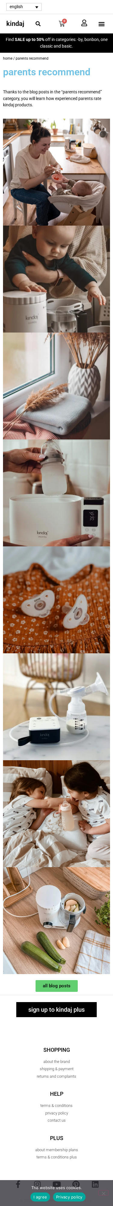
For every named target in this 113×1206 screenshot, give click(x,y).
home (7, 58)
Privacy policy (69, 1197)
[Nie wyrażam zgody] (103, 1192)
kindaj (15, 23)
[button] (37, 23)
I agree (40, 1197)
